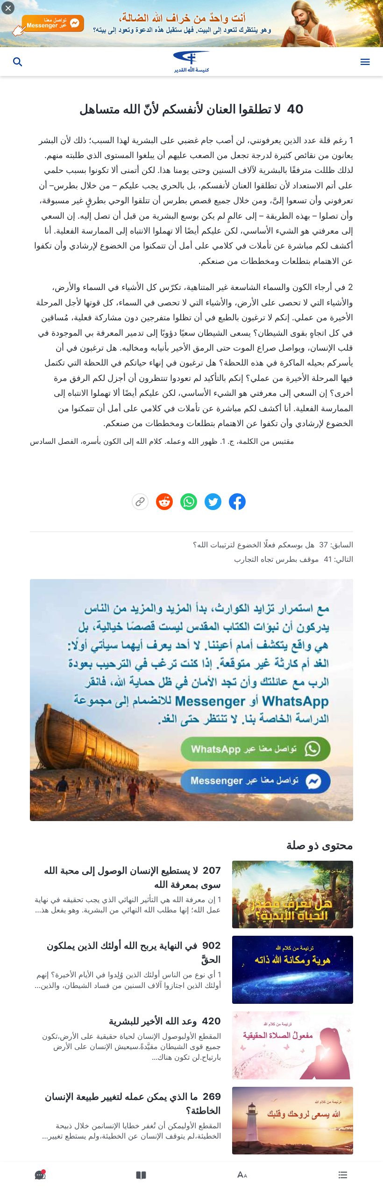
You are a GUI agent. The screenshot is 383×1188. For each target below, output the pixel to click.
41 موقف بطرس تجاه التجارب (283, 559)
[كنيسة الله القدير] (191, 61)
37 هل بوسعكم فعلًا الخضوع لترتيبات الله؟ (260, 544)
